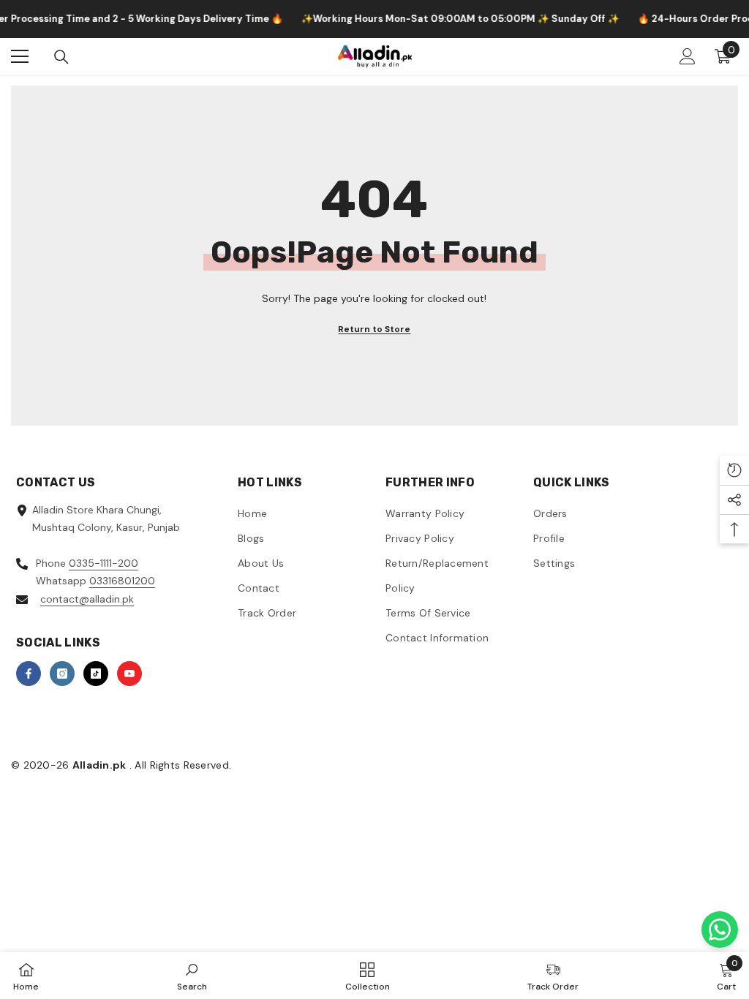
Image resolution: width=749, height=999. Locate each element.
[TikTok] (95, 673)
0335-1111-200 (103, 563)
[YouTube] (129, 673)
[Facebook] (28, 673)
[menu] (20, 56)
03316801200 (122, 580)
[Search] (61, 57)
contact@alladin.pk (87, 599)
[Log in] (688, 56)
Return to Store (374, 329)
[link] (192, 975)
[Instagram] (62, 673)
